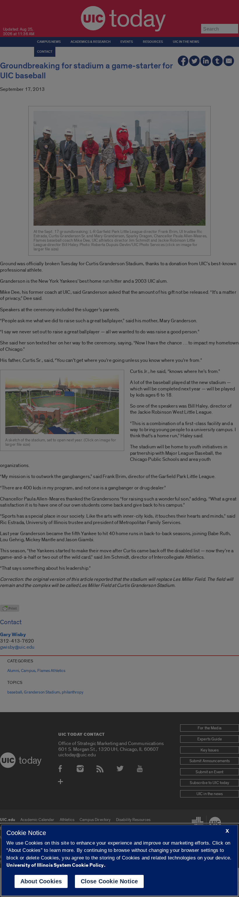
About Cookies (41, 881)
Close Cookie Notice (109, 881)
